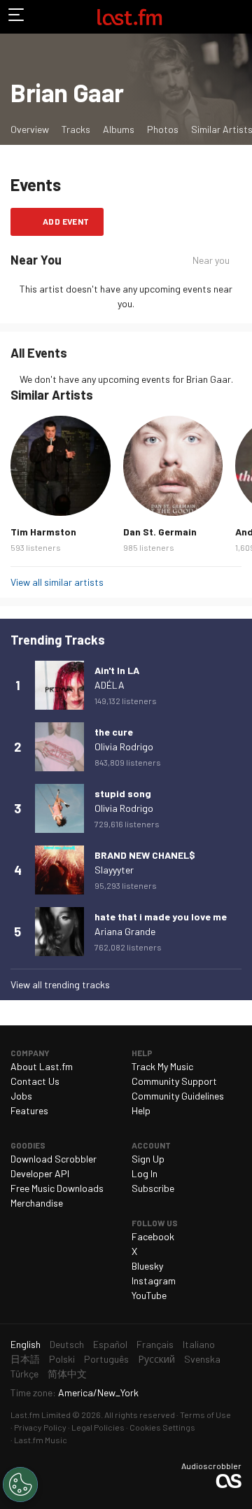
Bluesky (147, 1266)
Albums (118, 129)
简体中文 (67, 1374)
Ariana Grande (124, 931)
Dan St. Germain (160, 532)
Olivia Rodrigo (123, 746)
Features (29, 1110)
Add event (66, 221)
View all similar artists (57, 582)
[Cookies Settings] (20, 1484)
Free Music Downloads (57, 1188)
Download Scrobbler (53, 1159)
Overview (29, 129)
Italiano (199, 1344)
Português (106, 1359)
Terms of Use (205, 1414)
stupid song (122, 793)
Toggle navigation (17, 17)
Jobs (21, 1096)
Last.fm (129, 17)
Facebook (153, 1236)
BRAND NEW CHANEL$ (144, 855)
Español (110, 1344)
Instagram (154, 1280)
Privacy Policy (40, 1427)
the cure (113, 732)
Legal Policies (98, 1427)
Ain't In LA (116, 670)
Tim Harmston (43, 532)
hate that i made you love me (160, 916)
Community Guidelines (178, 1096)
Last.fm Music (40, 1440)
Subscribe (153, 1188)
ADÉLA (109, 685)
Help (141, 1110)
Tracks (76, 129)
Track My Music (162, 1066)
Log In (145, 1173)
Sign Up (148, 1159)
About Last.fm (41, 1066)
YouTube (149, 1295)
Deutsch (67, 1344)
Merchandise (36, 1203)
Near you (211, 260)
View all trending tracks (60, 984)
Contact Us (34, 1081)
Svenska (202, 1359)
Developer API (39, 1173)
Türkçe (24, 1374)
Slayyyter (114, 870)
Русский (156, 1359)
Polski (62, 1359)
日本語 (25, 1359)
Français (155, 1344)
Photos (162, 129)
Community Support (174, 1081)
